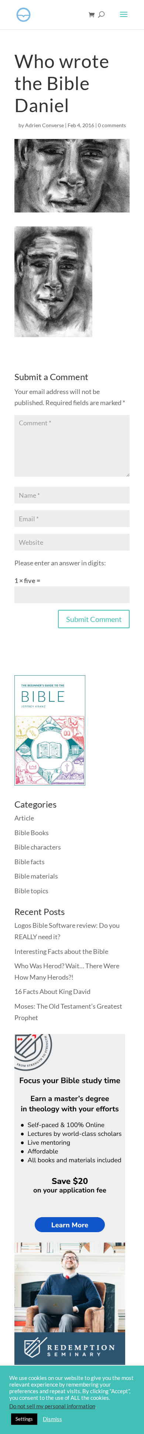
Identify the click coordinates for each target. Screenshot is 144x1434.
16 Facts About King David (52, 991)
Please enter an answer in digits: (60, 563)
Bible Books (31, 833)
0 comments (112, 125)
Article (24, 818)
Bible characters (37, 847)
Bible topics (31, 891)
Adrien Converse (44, 125)
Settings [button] (24, 1419)
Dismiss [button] (52, 1419)
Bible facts (29, 862)
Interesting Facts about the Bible (61, 951)
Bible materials (36, 876)
